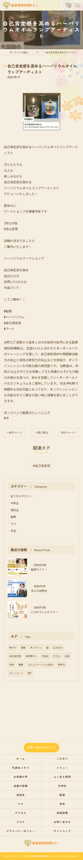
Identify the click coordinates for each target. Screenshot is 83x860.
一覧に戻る (41, 432)
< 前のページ (14, 432)
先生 (13, 531)
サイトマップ (62, 831)
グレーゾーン (16, 673)
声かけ (12, 647)
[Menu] (77, 5)
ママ (13, 524)
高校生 (15, 510)
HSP (29, 673)
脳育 (6, 418)
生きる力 (58, 647)
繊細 (21, 664)
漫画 (23, 647)
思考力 (61, 664)
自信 (67, 656)
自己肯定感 (15, 656)
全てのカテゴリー (21, 496)
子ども (56, 656)
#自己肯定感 (41, 465)
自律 (11, 664)
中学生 (15, 503)
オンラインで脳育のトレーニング (27, 412)
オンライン (36, 647)
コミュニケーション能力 (40, 664)
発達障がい (31, 656)
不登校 (45, 656)
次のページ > (68, 432)
